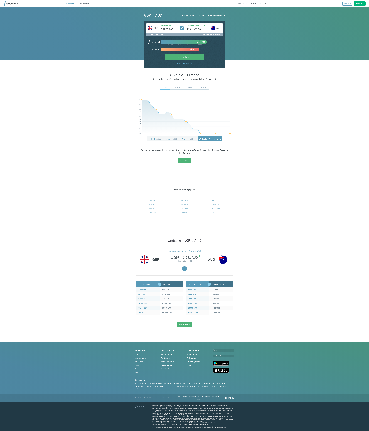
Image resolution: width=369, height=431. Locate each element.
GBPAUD (184, 208)
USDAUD (153, 204)
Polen (156, 386)
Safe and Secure (215, 396)
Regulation (207, 396)
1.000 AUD (192, 290)
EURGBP (153, 212)
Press (137, 365)
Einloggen (347, 3)
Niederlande (221, 383)
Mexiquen (212, 383)
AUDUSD (216, 208)
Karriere (137, 369)
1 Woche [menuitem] (177, 87)
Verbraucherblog (140, 358)
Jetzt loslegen (184, 160)
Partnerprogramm (167, 365)
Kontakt (137, 372)
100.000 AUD (193, 313)
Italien (205, 383)
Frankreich (167, 383)
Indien (194, 383)
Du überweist (166, 26)
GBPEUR (216, 204)
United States (222, 386)
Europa (159, 383)
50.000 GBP (142, 308)
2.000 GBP (142, 294)
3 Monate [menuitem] (202, 87)
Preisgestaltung (192, 358)
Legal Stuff (200, 396)
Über (136, 355)
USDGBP (153, 208)
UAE (198, 386)
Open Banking (165, 369)
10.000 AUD (192, 303)
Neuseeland (139, 386)
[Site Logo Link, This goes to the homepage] (33, 3)
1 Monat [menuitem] (189, 87)
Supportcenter (192, 355)
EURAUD (153, 201)
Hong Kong (186, 383)
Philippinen (148, 386)
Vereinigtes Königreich (208, 386)
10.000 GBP (142, 303)
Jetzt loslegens (184, 57)
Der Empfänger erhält (196, 26)
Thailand (192, 386)
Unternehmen (84, 3)
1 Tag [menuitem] (165, 87)
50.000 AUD (192, 308)
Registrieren (360, 3)
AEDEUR (215, 201)
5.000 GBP (142, 299)
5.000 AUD (192, 299)
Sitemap (199, 399)
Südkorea (170, 386)
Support (266, 3)
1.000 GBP (142, 290)
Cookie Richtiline (192, 396)
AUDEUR (216, 212)
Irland (199, 383)
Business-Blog (139, 362)
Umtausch (190, 365)
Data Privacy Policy (182, 396)
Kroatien (153, 383)
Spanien (178, 386)
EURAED (184, 212)
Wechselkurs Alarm (167, 362)
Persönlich (70, 3)
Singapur (162, 386)
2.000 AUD (192, 294)
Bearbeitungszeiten (193, 362)
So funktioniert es (167, 355)
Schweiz (185, 386)
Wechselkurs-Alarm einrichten (210, 139)
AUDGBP (184, 201)
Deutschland (177, 383)
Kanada (146, 383)
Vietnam (138, 389)
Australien (138, 383)
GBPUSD (184, 204)
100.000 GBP (143, 313)
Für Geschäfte (165, 358)
